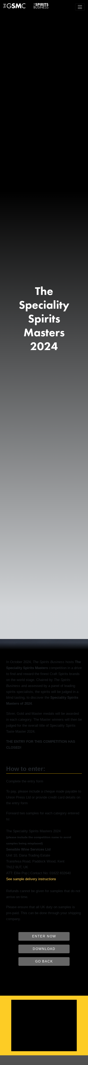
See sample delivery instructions (31, 879)
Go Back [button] (44, 961)
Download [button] (44, 949)
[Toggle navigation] (80, 6)
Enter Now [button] (44, 936)
